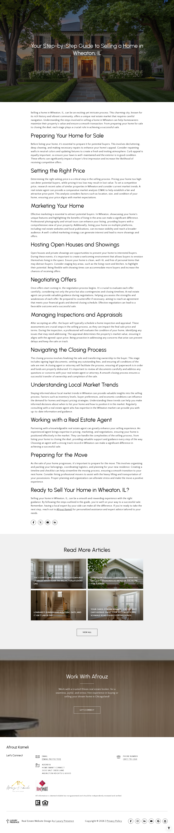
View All (87, 632)
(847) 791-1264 (130, 759)
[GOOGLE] (158, 821)
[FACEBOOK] (130, 821)
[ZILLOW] (165, 821)
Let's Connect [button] (87, 710)
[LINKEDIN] (144, 821)
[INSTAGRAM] (137, 821)
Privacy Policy (114, 821)
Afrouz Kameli (64, 509)
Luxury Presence (65, 821)
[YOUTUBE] (151, 821)
